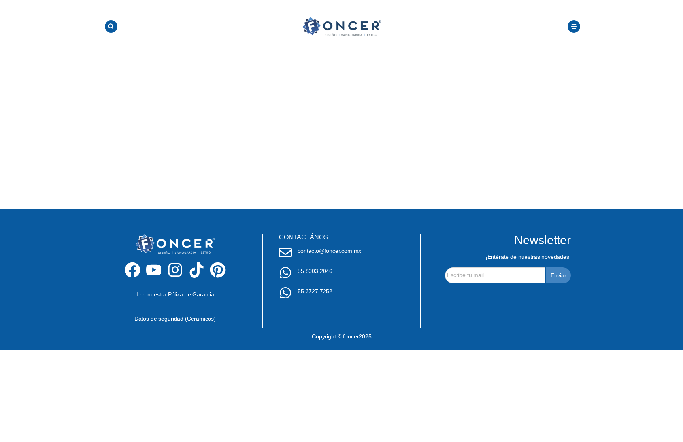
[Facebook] (132, 270)
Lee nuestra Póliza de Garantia (175, 294)
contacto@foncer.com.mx (329, 251)
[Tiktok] (196, 270)
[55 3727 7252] (285, 292)
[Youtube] (154, 270)
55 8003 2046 (315, 271)
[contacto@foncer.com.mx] (285, 252)
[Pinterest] (218, 270)
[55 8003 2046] (285, 272)
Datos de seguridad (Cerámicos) (175, 318)
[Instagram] (175, 270)
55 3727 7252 (315, 291)
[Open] (111, 26)
